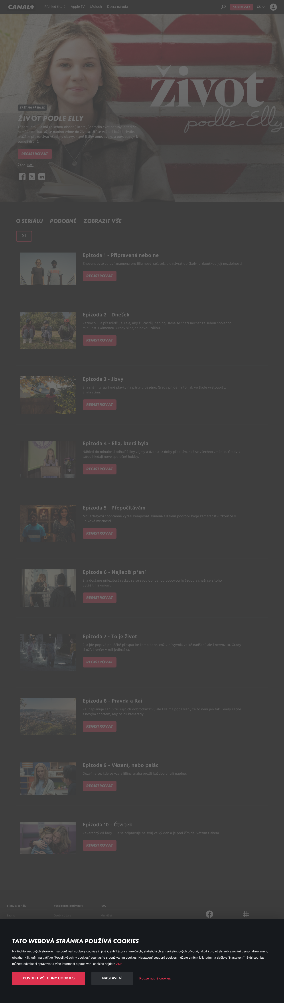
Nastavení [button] (112, 978)
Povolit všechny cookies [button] (49, 978)
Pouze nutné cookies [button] (155, 978)
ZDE (119, 963)
